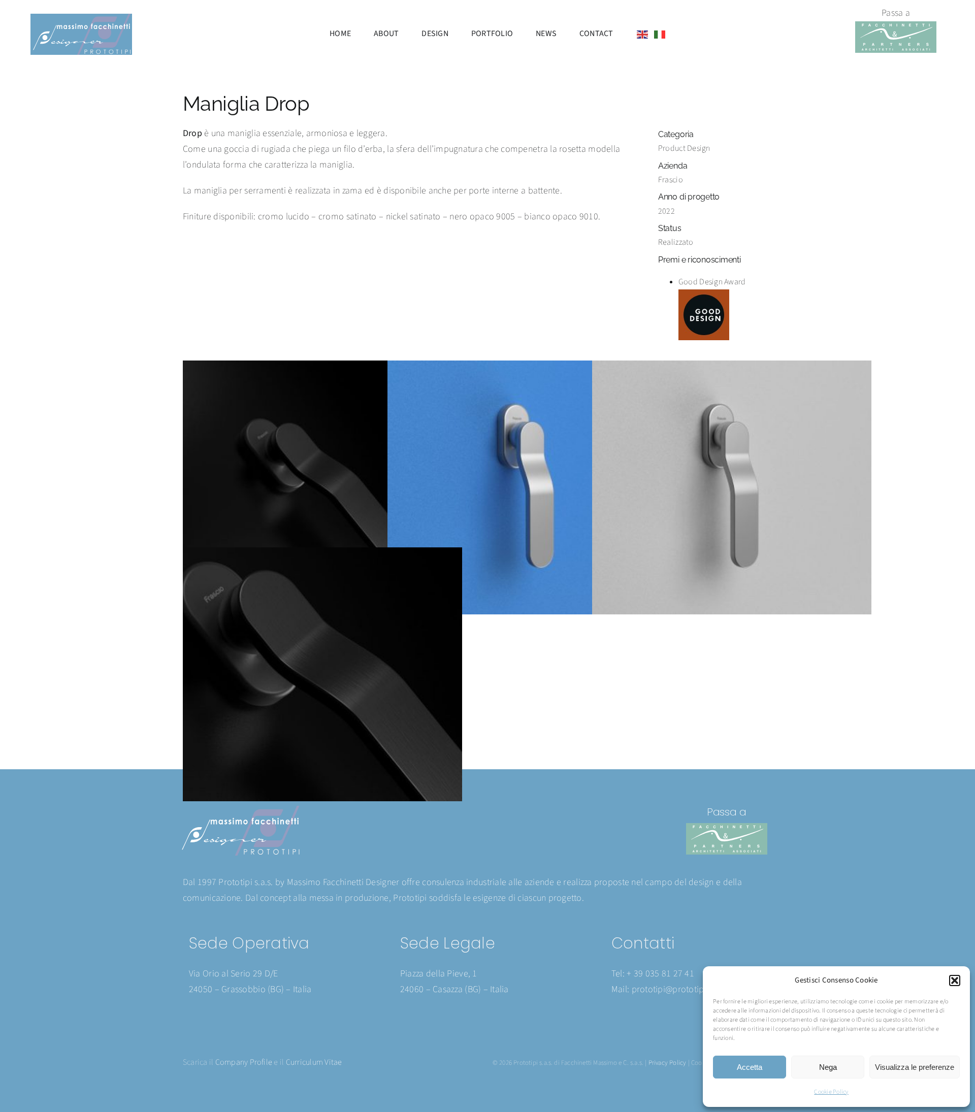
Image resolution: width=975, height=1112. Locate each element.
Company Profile (244, 1062)
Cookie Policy (831, 1092)
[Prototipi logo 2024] (81, 18)
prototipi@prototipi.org (677, 989)
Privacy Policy (667, 1062)
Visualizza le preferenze (914, 1067)
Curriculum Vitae (314, 1062)
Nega (828, 1067)
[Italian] (660, 34)
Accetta (749, 1067)
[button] (955, 980)
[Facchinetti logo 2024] (895, 25)
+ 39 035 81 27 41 (660, 973)
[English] (642, 34)
